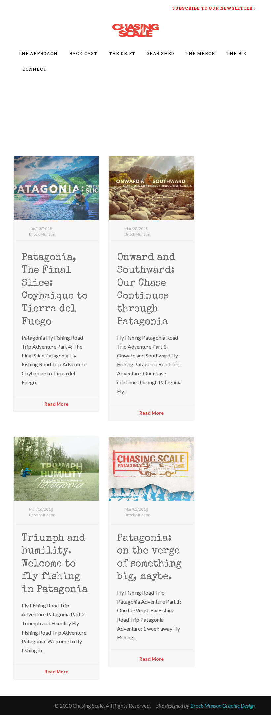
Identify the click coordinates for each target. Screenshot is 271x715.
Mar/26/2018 (136, 228)
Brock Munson (42, 234)
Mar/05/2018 (136, 509)
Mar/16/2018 (41, 509)
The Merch (200, 53)
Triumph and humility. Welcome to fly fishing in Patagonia (55, 564)
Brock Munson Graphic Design (222, 705)
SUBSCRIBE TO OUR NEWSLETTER (212, 8)
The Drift (122, 53)
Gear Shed (160, 53)
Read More (56, 404)
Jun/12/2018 (40, 228)
